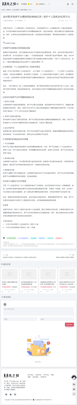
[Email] (15, 394)
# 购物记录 (50, 238)
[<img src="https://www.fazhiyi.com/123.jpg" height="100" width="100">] (10, 394)
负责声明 (38, 375)
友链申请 (43, 377)
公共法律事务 (15, 9)
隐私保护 (20, 28)
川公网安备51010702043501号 (43, 400)
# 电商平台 (42, 238)
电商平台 (45, 28)
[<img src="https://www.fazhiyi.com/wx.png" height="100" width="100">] (6, 394)
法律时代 (8, 9)
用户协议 (30, 375)
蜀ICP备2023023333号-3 (25, 400)
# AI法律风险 (72, 287)
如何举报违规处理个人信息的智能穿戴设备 (29, 283)
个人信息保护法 (21, 66)
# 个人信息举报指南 (36, 287)
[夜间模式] (74, 394)
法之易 (16, 400)
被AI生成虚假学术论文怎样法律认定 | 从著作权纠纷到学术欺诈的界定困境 (67, 284)
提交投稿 (35, 377)
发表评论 (69, 324)
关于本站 (46, 375)
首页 (4, 9)
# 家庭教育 (14, 287)
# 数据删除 (33, 238)
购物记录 (56, 28)
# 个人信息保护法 (23, 238)
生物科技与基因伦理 (47, 287)
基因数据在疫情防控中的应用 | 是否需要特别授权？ (48, 284)
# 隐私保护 (59, 238)
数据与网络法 (24, 9)
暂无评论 (7, 297)
